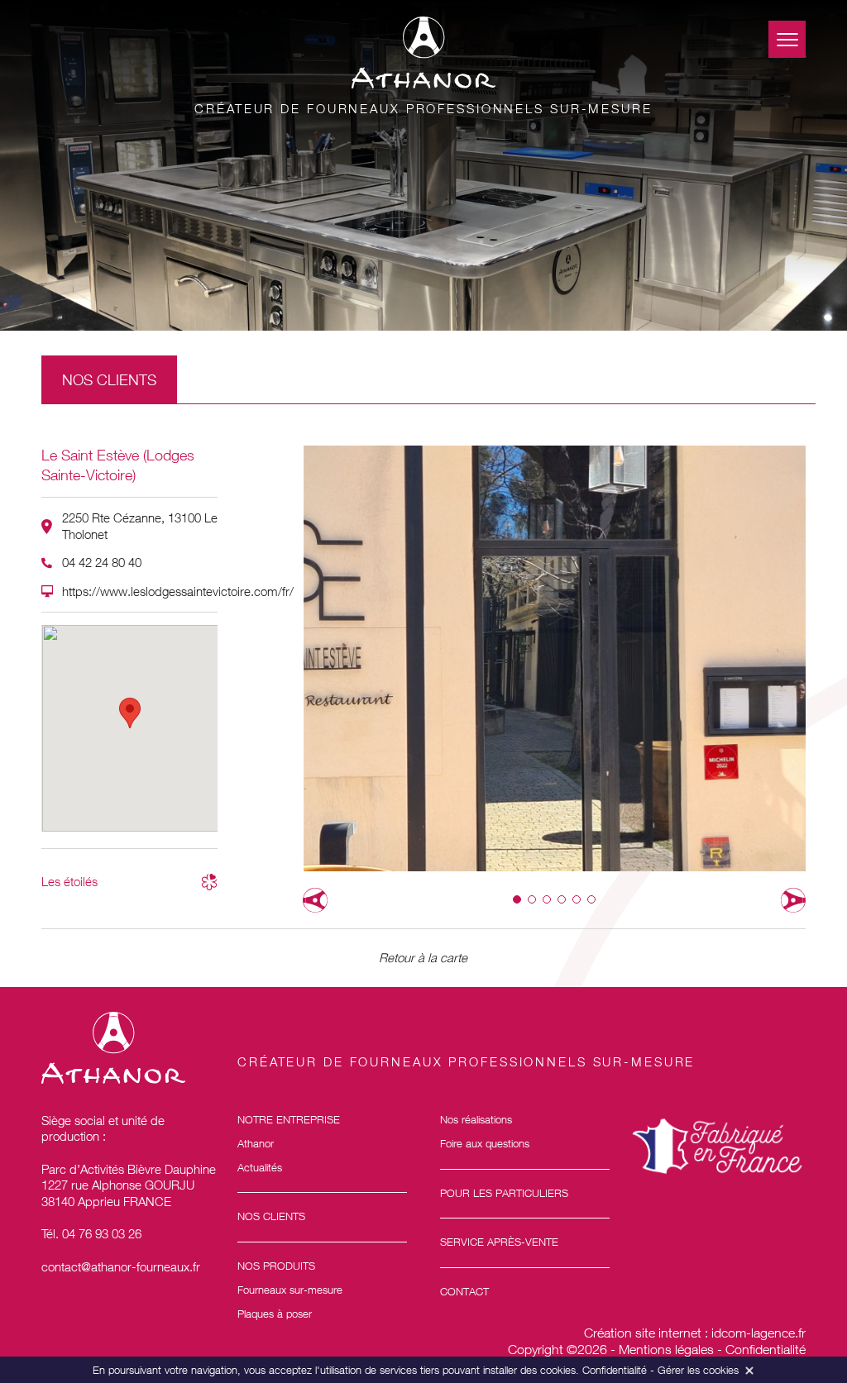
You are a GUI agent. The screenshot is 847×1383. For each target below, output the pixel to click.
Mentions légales (666, 1349)
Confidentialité (765, 1349)
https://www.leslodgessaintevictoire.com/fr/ (178, 591)
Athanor (255, 1143)
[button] (517, 899)
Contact (464, 1291)
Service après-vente (499, 1241)
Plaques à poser (274, 1313)
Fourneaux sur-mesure (289, 1289)
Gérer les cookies (698, 1369)
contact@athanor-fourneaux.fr (120, 1266)
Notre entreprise (288, 1119)
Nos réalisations (476, 1119)
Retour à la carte (423, 957)
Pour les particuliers (504, 1192)
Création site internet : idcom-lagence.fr (695, 1332)
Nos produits (276, 1265)
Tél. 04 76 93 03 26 (91, 1233)
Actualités (259, 1167)
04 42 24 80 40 (101, 562)
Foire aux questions (484, 1143)
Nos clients (271, 1216)
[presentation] (315, 900)
